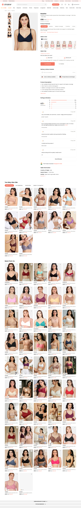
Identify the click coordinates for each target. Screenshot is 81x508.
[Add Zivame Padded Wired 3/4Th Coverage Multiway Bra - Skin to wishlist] (60, 404)
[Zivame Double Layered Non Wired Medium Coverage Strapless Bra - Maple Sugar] (11, 197)
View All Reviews (58, 159)
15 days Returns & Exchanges (68, 76)
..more (66, 125)
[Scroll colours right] (75, 45)
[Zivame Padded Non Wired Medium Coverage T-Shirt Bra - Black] (11, 220)
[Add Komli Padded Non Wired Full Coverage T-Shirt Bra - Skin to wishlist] (60, 288)
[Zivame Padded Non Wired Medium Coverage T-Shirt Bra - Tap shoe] (55, 197)
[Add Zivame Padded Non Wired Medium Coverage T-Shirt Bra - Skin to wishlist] (60, 212)
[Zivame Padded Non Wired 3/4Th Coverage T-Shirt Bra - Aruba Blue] (40, 272)
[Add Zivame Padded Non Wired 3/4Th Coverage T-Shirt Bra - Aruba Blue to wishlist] (46, 264)
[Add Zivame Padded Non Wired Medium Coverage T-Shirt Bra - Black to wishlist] (17, 212)
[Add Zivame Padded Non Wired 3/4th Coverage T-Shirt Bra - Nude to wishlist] (60, 334)
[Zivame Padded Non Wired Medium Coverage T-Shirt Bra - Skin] (55, 220)
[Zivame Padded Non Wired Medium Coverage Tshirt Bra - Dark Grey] (26, 243)
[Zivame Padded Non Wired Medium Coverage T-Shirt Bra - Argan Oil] (40, 197)
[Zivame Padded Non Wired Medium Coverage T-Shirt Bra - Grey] (40, 220)
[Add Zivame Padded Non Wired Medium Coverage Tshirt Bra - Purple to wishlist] (75, 212)
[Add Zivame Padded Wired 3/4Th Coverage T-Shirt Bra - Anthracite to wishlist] (75, 451)
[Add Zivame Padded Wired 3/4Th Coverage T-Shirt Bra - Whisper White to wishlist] (75, 311)
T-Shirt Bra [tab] (67, 26)
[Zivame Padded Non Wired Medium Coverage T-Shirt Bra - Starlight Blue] (69, 197)
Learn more (43, 32)
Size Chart (50, 57)
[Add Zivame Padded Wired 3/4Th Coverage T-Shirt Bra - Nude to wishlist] (17, 311)
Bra (9, 10)
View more (43, 93)
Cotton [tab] (73, 26)
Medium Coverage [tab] (59, 26)
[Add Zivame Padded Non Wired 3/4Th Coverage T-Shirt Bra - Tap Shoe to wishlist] (17, 334)
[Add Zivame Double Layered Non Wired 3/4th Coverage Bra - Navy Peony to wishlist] (60, 497)
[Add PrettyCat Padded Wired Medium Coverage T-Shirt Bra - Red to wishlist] (75, 264)
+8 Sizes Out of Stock (45, 53)
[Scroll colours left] (41, 45)
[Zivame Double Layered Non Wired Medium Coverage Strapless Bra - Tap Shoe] (26, 197)
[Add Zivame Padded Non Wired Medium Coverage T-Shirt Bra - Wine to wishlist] (31, 212)
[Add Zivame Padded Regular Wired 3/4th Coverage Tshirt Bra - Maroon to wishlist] (46, 381)
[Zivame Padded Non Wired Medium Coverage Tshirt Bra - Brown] (11, 243)
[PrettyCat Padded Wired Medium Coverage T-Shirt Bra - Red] (69, 272)
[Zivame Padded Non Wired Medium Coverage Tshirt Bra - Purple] (69, 220)
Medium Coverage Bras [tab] (38, 185)
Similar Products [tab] (9, 185)
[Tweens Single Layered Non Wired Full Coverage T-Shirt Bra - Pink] (11, 295)
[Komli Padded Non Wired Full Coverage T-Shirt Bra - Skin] (55, 295)
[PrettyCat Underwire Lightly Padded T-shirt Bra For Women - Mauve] (26, 295)
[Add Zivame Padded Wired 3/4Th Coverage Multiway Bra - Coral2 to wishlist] (46, 334)
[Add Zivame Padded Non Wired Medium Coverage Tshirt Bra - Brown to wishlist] (17, 236)
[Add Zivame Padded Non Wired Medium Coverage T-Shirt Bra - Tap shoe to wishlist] (60, 189)
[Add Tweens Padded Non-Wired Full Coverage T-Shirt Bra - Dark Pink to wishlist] (60, 451)
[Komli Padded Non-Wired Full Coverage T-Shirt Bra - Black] (55, 272)
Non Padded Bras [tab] (19, 185)
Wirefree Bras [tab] (28, 185)
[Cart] (69, 4)
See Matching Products (52, 32)
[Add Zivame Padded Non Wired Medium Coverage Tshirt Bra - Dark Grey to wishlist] (31, 236)
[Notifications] (62, 4)
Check (74, 72)
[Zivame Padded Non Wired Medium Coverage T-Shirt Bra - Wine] (26, 220)
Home (6, 10)
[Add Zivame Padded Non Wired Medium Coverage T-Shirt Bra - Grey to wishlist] (46, 212)
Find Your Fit (68, 57)
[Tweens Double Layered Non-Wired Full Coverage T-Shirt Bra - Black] (69, 435)
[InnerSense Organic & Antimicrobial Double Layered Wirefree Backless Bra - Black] (11, 272)
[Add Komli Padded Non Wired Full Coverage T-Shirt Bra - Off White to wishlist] (31, 311)
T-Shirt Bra (13, 10)
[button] (45, 4)
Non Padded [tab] (44, 26)
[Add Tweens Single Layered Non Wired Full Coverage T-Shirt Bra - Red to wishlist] (75, 381)
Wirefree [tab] (51, 26)
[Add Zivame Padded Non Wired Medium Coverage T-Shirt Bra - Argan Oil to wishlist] (46, 189)
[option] (9, 16)
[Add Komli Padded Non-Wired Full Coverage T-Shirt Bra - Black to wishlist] (60, 264)
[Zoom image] (25, 31)
